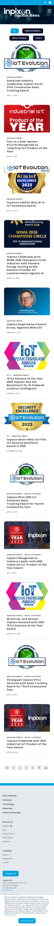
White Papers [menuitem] (8, 838)
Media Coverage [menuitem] (19, 38)
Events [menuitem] (39, 38)
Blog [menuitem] (4, 830)
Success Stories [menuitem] (8, 834)
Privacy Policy (9, 915)
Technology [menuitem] (8, 804)
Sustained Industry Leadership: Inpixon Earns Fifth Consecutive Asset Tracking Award (25, 85)
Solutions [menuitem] (7, 800)
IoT (8, 436)
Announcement (15, 77)
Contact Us (10, 873)
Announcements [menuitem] (32, 31)
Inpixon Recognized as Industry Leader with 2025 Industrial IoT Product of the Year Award (27, 562)
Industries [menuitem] (8, 808)
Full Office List (8, 890)
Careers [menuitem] (6, 863)
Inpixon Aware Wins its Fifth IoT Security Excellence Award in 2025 (26, 443)
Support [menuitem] (6, 826)
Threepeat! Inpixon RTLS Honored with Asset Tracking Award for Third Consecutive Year (27, 684)
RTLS (9, 375)
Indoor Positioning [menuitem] (12, 813)
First (7, 768)
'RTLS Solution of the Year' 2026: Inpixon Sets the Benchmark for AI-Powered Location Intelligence (25, 383)
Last (46, 768)
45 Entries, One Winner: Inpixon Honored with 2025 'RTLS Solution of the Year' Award (25, 623)
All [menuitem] (14, 31)
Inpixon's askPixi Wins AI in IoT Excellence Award (26, 204)
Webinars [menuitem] (6, 841)
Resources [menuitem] (8, 822)
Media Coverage (33, 494)
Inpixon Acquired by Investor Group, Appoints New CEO (27, 326)
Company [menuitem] (7, 851)
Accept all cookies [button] (27, 921)
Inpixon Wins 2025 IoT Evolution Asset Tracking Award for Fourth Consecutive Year (25, 502)
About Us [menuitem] (6, 855)
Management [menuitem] (8, 859)
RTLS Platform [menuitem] (10, 796)
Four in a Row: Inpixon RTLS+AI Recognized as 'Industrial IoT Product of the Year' (27, 146)
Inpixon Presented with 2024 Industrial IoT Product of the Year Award (27, 744)
